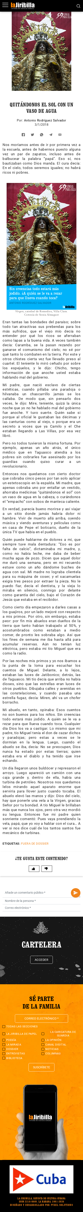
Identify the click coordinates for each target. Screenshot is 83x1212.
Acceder (42, 959)
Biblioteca (14, 1058)
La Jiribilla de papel (21, 1033)
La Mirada (13, 1044)
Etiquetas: (11, 843)
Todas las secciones (22, 1026)
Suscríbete (41, 1067)
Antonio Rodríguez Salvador (45, 120)
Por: (20, 120)
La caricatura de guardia (63, 1033)
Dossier (12, 1049)
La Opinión (53, 1040)
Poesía (11, 1040)
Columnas (53, 1053)
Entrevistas (15, 1053)
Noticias (52, 1049)
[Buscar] (78, 5)
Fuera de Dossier (35, 843)
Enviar (75, 893)
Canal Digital (55, 1044)
